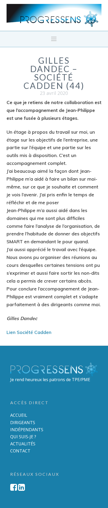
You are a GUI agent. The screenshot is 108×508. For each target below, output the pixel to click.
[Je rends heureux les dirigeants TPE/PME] (54, 15)
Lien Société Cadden (29, 332)
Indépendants (26, 430)
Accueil (18, 415)
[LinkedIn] (21, 487)
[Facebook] (13, 487)
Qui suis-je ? (23, 437)
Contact (20, 451)
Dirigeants (22, 422)
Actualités (22, 444)
